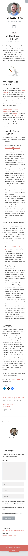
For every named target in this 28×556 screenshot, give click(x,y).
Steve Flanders (18, 41)
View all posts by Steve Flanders (14, 441)
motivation (9, 422)
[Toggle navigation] (14, 26)
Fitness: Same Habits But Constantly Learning (7, 406)
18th (14, 115)
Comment (5, 460)
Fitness (14, 32)
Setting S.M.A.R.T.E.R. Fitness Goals (7, 398)
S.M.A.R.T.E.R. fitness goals (12, 148)
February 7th (16, 113)
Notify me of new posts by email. (13, 513)
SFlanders (14, 18)
